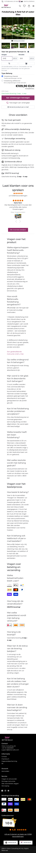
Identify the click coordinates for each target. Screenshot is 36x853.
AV (2, 763)
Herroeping (5, 786)
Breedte (21, 54)
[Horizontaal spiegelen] (9, 63)
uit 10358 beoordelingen (18, 196)
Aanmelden (5, 771)
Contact (4, 756)
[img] (18, 193)
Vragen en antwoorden (9, 779)
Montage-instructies (8, 781)
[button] (6, 46)
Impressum (5, 759)
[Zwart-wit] (27, 63)
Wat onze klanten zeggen (10, 783)
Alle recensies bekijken (18, 230)
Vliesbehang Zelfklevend (15, 81)
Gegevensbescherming (9, 761)
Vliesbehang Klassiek (13, 77)
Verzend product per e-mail (19, 107)
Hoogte (4, 54)
